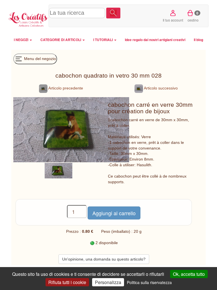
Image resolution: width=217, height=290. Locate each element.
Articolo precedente (65, 88)
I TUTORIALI (103, 39)
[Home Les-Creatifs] (28, 18)
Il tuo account (173, 20)
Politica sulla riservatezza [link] (149, 282)
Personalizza (108, 282)
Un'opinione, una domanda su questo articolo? (104, 259)
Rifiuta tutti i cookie (67, 282)
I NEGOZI (21, 39)
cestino (193, 16)
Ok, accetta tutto (189, 274)
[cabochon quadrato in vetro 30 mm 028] (58, 170)
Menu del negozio (39, 58)
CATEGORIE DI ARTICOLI (61, 39)
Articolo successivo (160, 88)
